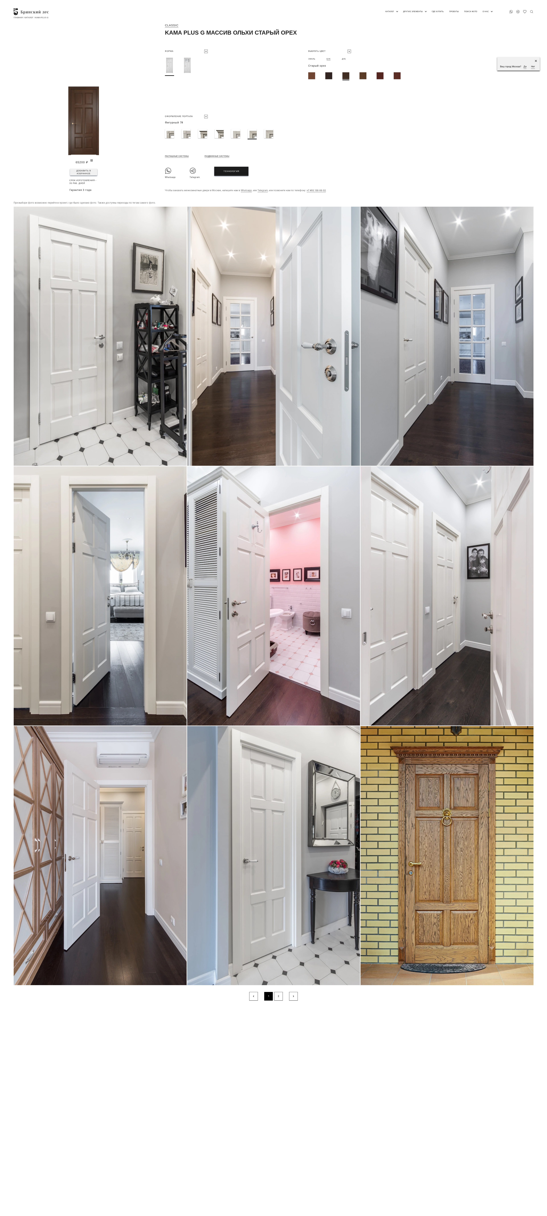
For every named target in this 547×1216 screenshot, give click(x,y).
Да (524, 66)
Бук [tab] (328, 59)
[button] (536, 61)
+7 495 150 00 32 (523, 3)
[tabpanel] (395, 76)
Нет (533, 66)
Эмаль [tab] (311, 59)
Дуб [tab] (344, 59)
